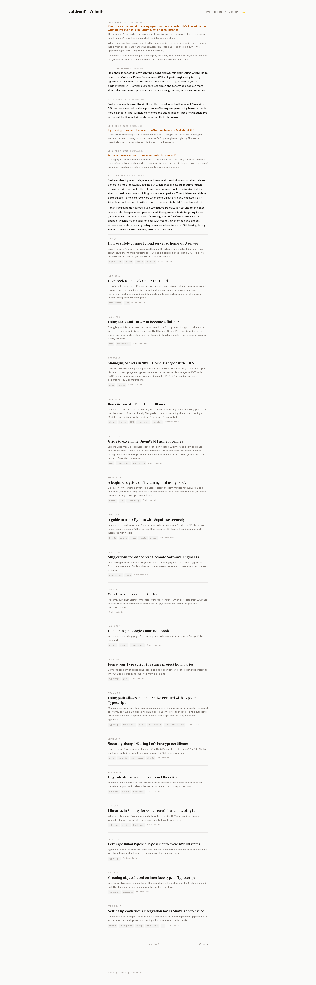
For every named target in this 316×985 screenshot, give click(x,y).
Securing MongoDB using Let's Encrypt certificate (148, 743)
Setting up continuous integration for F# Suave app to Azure (156, 910)
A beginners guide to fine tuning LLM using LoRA (147, 482)
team (128, 575)
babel (142, 724)
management (115, 575)
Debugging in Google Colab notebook (138, 630)
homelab (151, 261)
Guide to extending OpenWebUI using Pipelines (145, 441)
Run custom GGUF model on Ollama (136, 404)
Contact (233, 11)
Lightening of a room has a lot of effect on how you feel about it (150, 130)
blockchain (138, 791)
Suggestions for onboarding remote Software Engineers (153, 556)
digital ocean (115, 261)
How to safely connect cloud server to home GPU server (153, 243)
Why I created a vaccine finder (132, 594)
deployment (152, 925)
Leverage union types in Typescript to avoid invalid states (154, 843)
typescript (114, 678)
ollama (112, 422)
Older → (203, 944)
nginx (111, 758)
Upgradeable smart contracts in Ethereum (142, 777)
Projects (217, 11)
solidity (125, 791)
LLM (127, 302)
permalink (137, 22)
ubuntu (150, 758)
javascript (128, 892)
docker (128, 261)
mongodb (122, 758)
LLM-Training (115, 302)
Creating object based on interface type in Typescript (151, 877)
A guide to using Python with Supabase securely (146, 519)
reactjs (143, 538)
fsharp (139, 925)
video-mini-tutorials (174, 724)
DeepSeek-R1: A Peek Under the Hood (138, 280)
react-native (129, 724)
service (123, 538)
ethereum (113, 791)
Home (207, 11)
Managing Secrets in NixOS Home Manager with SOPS (151, 362)
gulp (125, 678)
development (123, 343)
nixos (111, 385)
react (133, 538)
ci (163, 925)
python (153, 538)
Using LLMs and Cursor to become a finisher (143, 321)
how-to (139, 261)
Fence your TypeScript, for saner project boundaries (151, 664)
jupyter (123, 645)
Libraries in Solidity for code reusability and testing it (151, 810)
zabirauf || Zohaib (85, 12)
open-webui (143, 422)
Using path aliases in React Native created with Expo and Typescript (153, 700)
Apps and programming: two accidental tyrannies (140, 155)
